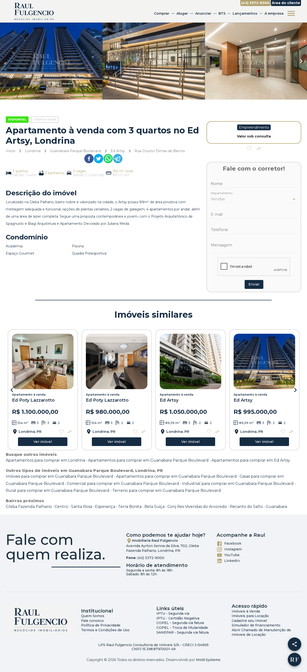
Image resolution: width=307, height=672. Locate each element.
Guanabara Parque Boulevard (75, 151)
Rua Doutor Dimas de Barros (160, 151)
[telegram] (118, 159)
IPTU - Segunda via (172, 613)
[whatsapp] (108, 159)
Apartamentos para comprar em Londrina (45, 460)
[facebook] (89, 159)
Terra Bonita (130, 506)
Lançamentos (245, 13)
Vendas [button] (218, 199)
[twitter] (98, 159)
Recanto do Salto (246, 506)
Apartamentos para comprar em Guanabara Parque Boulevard (148, 460)
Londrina (33, 151)
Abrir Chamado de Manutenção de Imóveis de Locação (261, 632)
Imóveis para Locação (250, 616)
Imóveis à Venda (246, 611)
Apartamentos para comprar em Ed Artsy (251, 460)
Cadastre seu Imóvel (249, 620)
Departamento (221, 193)
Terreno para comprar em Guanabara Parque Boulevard (166, 490)
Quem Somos (92, 616)
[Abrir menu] (291, 13)
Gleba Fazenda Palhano (29, 506)
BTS (221, 13)
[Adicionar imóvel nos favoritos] (249, 148)
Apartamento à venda (29, 394)
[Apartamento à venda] (43, 361)
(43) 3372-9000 (150, 558)
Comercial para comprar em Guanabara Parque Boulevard (123, 483)
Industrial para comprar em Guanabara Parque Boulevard (238, 483)
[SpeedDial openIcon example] (294, 644)
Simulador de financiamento (256, 625)
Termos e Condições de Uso (105, 630)
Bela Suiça (154, 506)
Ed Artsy (118, 151)
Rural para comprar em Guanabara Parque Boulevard (57, 490)
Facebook (232, 543)
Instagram (233, 549)
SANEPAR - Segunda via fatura (182, 632)
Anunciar (203, 13)
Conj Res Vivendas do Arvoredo (197, 506)
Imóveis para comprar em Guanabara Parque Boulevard (59, 476)
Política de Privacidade (100, 625)
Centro (61, 506)
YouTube (232, 555)
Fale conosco (92, 620)
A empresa (274, 13)
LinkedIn (232, 561)
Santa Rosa (81, 506)
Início (10, 151)
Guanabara (276, 506)
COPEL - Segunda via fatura (180, 623)
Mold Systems (208, 660)
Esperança (105, 506)
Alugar (182, 13)
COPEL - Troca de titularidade (182, 627)
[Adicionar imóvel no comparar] (259, 148)
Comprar (161, 13)
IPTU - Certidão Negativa (177, 618)
